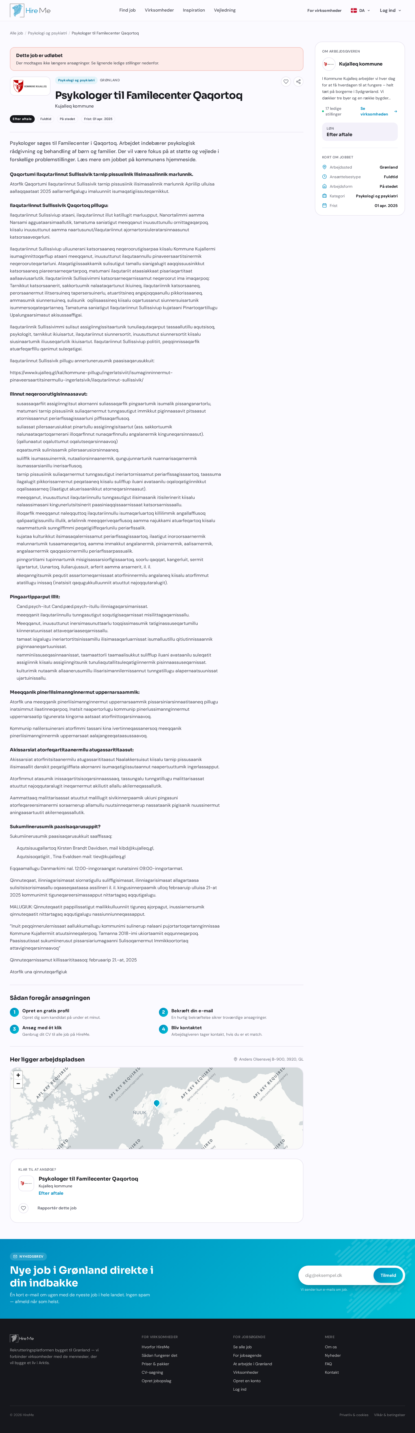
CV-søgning (152, 1372)
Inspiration (194, 10)
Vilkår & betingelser (389, 1415)
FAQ (328, 1363)
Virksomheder (159, 10)
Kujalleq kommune (361, 64)
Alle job (16, 33)
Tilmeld (388, 1275)
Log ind (388, 10)
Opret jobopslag (156, 1380)
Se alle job (242, 1346)
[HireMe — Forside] (30, 10)
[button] (156, 1104)
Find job (127, 10)
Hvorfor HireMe (155, 1346)
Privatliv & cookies (354, 1415)
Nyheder (333, 1355)
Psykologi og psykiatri (47, 33)
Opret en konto (247, 1380)
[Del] (298, 82)
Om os (331, 1346)
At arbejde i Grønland (252, 1363)
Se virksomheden (374, 111)
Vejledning (225, 10)
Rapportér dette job (57, 1207)
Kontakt (332, 1372)
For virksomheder (324, 10)
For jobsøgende (247, 1355)
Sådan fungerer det (159, 1355)
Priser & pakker (155, 1363)
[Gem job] (286, 82)
